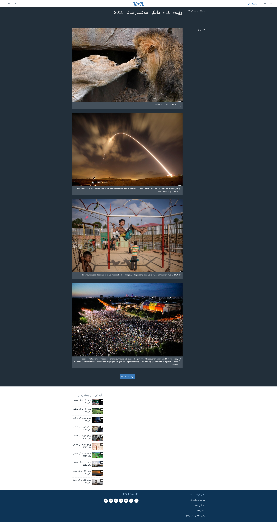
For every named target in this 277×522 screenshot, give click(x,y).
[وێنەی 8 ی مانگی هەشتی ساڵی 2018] (97, 411)
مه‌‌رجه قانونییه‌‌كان (197, 500)
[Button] (201, 30)
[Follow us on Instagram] (121, 501)
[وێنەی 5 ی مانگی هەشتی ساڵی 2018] (97, 438)
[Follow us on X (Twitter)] (131, 501)
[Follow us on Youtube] (126, 501)
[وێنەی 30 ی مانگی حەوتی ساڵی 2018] (97, 482)
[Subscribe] (106, 501)
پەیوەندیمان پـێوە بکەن (195, 515)
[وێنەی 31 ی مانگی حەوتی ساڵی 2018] (97, 473)
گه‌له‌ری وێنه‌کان (254, 4)
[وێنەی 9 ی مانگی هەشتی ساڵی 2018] (97, 402)
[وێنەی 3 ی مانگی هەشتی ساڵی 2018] (97, 446)
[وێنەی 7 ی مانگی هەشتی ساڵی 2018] (97, 420)
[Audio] (16, 4)
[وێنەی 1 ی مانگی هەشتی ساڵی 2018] (97, 464)
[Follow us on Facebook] (136, 501)
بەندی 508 (200, 510)
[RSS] (116, 501)
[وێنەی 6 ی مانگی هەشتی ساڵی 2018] (97, 429)
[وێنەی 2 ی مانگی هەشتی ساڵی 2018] (97, 455)
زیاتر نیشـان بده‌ (127, 376)
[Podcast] (111, 501)
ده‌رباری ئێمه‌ (200, 505)
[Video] (9, 4)
